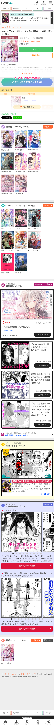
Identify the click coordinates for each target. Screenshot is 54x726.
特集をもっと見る (42, 284)
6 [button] (30, 553)
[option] (21, 532)
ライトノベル (17, 27)
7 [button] (34, 553)
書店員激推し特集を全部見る (21, 434)
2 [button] (16, 553)
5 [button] (27, 553)
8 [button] (37, 553)
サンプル (35, 49)
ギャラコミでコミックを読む (29, 82)
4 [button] (23, 553)
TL (27, 8)
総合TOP (6, 8)
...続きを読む (47, 561)
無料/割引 (16, 8)
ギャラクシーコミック (9, 674)
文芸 (8, 27)
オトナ (48, 8)
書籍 (2, 27)
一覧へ (47, 127)
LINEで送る (17, 117)
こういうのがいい (10, 510)
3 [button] (20, 553)
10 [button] (42, 619)
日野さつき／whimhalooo (30, 41)
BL (38, 8)
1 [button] (13, 553)
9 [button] (41, 553)
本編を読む (36, 55)
